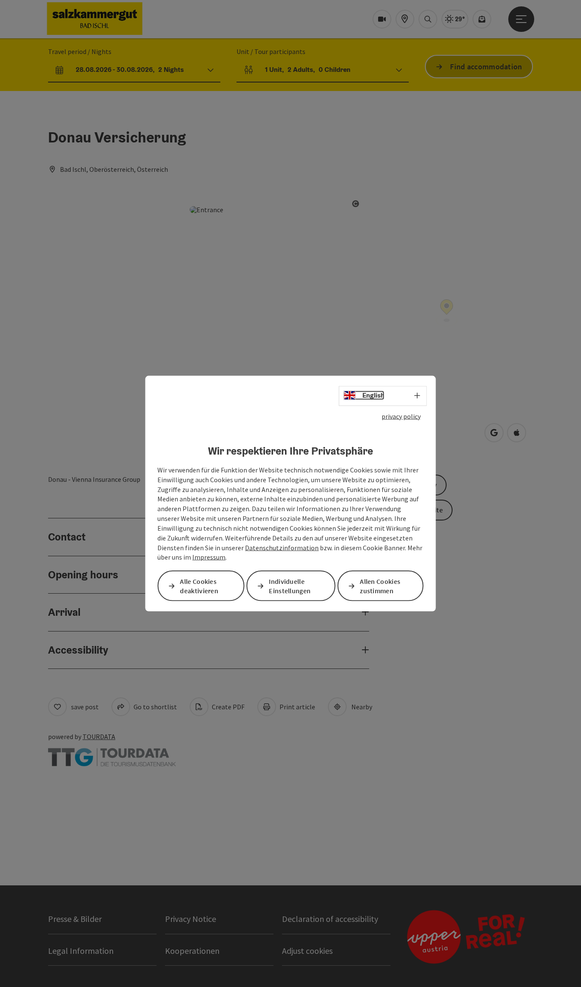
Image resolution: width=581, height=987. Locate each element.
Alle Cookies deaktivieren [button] (199, 586)
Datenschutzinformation (282, 547)
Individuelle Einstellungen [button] (289, 586)
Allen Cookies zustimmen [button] (380, 586)
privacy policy (401, 416)
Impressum (208, 557)
